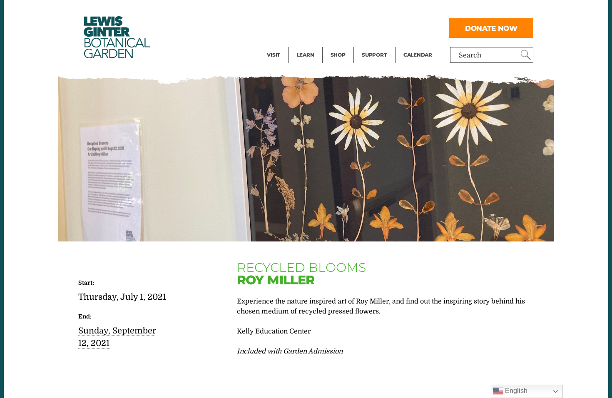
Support (374, 55)
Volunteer (376, 44)
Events (278, 27)
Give (368, 27)
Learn (305, 55)
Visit (273, 55)
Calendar (417, 55)
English (515, 390)
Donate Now (491, 28)
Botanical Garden (116, 37)
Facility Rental (290, 11)
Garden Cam (316, 27)
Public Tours (316, 11)
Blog (303, 44)
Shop (338, 55)
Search (470, 55)
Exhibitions (285, 44)
